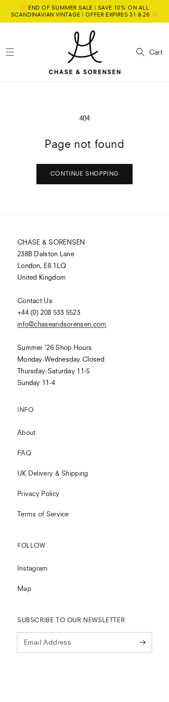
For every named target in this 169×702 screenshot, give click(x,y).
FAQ (24, 453)
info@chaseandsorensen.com (62, 324)
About (26, 432)
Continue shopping (84, 173)
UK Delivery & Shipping (52, 473)
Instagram (32, 568)
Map (24, 588)
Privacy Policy (38, 493)
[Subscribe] (142, 642)
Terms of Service (43, 514)
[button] (10, 52)
